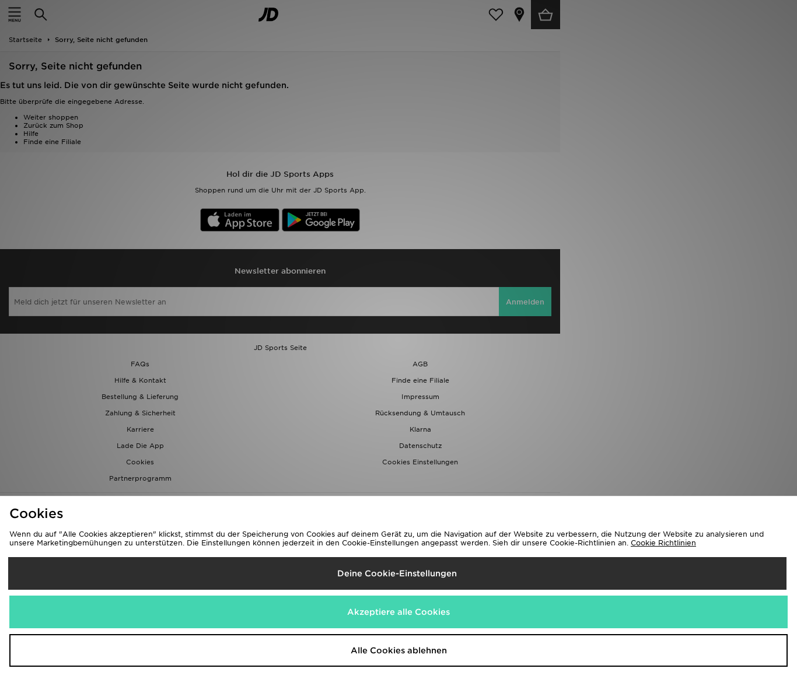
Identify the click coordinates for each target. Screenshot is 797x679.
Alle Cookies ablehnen (399, 650)
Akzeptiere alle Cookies (398, 612)
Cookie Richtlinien (663, 542)
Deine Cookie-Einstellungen (397, 573)
